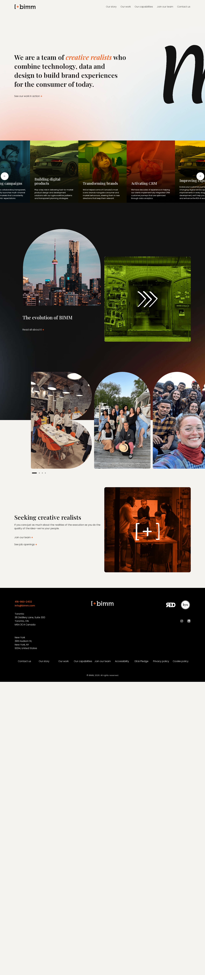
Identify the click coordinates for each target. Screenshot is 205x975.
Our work (63, 661)
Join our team (22, 537)
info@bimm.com (25, 605)
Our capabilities (83, 661)
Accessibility (122, 661)
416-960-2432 (23, 601)
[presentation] (5, 176)
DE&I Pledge (141, 661)
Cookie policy (180, 661)
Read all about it (32, 329)
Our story (44, 661)
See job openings (24, 544)
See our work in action (27, 96)
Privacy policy (161, 661)
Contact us (24, 661)
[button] (34, 473)
